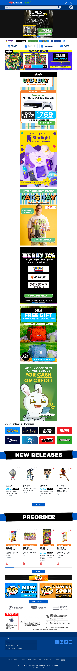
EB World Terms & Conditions (14, 648)
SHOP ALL (38, 504)
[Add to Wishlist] (18, 468)
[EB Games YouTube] (70, 642)
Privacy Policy (10, 642)
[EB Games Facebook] (57, 642)
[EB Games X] (66, 642)
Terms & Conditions (12, 645)
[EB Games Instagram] (61, 642)
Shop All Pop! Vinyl (38, 601)
